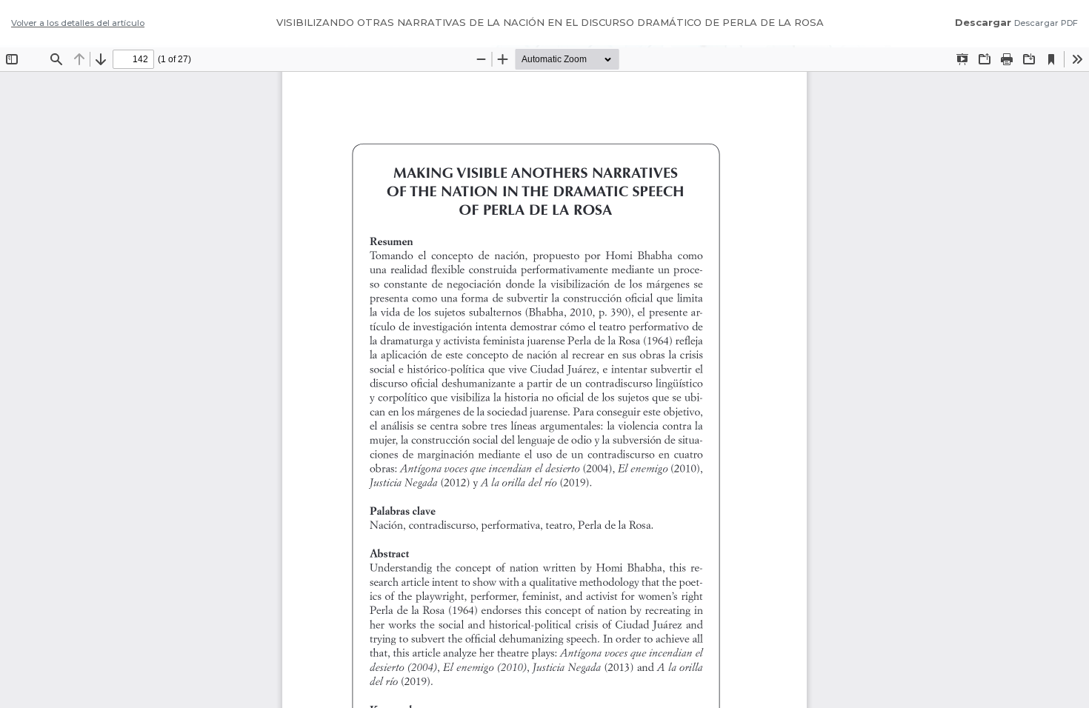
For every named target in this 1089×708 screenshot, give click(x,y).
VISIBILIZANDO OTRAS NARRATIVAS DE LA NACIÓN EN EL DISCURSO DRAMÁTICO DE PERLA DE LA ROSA (550, 22)
